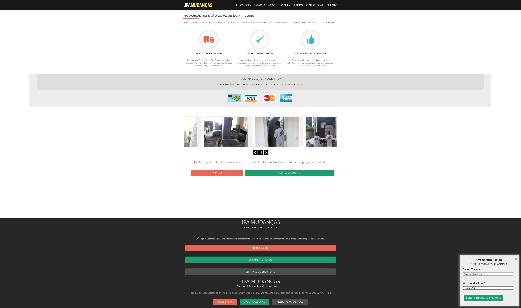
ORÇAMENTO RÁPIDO (291, 5)
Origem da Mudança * (474, 283)
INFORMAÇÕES (242, 5)
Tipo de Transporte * (473, 269)
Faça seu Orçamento (289, 173)
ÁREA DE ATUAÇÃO (264, 5)
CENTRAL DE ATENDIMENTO (321, 5)
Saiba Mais (217, 173)
